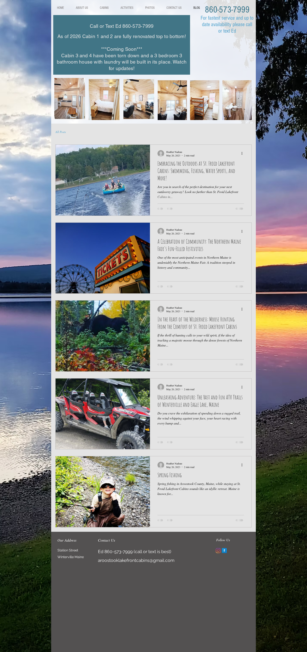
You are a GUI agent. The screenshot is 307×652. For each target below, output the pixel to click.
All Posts (60, 132)
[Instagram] (218, 550)
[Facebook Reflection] (224, 550)
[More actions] (243, 153)
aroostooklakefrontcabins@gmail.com (136, 560)
